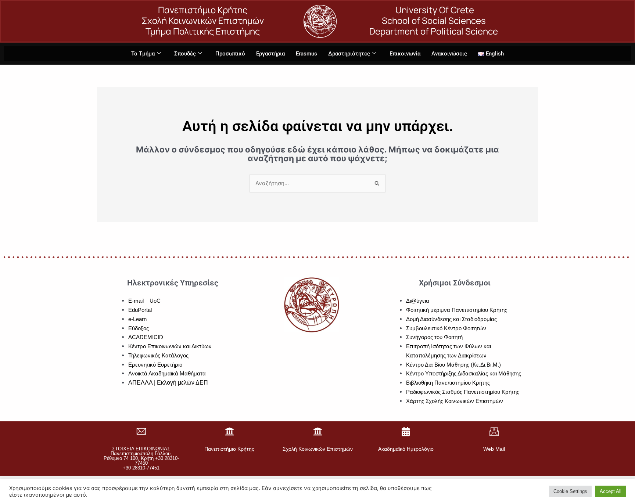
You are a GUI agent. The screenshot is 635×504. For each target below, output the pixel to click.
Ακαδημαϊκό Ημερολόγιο (406, 449)
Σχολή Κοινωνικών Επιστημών (318, 449)
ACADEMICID (145, 337)
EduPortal (140, 310)
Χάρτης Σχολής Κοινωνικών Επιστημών (454, 401)
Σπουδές (185, 53)
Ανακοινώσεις (449, 53)
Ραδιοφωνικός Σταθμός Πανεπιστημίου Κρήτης (462, 392)
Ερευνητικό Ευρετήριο (155, 364)
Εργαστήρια (270, 53)
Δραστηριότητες (349, 53)
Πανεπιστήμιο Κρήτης (229, 449)
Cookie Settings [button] (570, 491)
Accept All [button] (610, 491)
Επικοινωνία (405, 53)
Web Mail (494, 449)
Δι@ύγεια (417, 301)
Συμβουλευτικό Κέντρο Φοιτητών (446, 328)
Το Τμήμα (143, 53)
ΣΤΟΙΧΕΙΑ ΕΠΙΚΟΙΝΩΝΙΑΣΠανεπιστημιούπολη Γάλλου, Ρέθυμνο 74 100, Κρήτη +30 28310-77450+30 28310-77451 (141, 458)
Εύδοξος (138, 328)
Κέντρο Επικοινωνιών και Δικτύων (170, 346)
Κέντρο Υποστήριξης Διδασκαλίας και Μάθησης (463, 373)
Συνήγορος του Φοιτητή (434, 337)
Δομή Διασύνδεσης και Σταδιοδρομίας (451, 319)
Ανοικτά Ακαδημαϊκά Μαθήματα (167, 373)
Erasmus (306, 53)
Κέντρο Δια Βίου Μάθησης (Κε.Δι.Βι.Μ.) (453, 364)
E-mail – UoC (144, 301)
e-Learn (137, 319)
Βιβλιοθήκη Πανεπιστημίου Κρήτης (448, 382)
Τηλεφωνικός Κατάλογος (158, 355)
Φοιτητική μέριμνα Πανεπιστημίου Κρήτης (456, 310)
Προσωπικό (230, 53)
